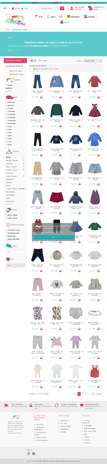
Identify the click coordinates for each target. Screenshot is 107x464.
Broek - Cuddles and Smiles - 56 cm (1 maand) (37, 352)
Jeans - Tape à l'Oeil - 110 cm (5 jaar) (75, 91)
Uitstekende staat (13, 233)
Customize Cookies (50, 232)
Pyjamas (9, 182)
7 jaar (10, 141)
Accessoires (10, 201)
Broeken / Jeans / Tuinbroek (12, 171)
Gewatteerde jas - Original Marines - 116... (75, 207)
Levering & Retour (65, 426)
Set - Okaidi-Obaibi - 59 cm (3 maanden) (95, 381)
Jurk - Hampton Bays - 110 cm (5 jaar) (95, 149)
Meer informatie (39, 232)
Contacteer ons (64, 420)
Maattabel (63, 432)
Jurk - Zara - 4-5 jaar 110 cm (95, 120)
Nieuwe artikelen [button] (90, 61)
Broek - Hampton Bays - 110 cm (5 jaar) (37, 178)
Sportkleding (10, 195)
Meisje (10, 88)
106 (93, 394)
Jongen (10, 85)
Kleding (8, 157)
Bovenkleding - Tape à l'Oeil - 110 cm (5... (37, 120)
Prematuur (11, 102)
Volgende (99, 394)
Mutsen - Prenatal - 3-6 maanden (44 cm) (56, 352)
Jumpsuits (9, 164)
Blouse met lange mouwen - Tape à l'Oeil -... (94, 265)
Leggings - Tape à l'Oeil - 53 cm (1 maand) (37, 265)
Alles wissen (9, 91)
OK (62, 8)
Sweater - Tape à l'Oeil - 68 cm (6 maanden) (57, 294)
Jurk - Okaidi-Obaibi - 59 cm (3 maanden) (76, 236)
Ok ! (53, 237)
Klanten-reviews (41, 437)
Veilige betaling (64, 429)
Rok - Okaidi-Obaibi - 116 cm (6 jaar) (75, 178)
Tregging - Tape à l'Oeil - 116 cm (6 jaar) (37, 91)
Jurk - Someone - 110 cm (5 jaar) (95, 91)
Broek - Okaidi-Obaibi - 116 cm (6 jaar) (37, 207)
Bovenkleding (10, 192)
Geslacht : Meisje (17, 71)
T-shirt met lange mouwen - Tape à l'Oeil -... (56, 149)
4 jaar (10, 132)
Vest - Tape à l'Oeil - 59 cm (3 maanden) (57, 265)
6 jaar (10, 138)
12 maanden (12, 120)
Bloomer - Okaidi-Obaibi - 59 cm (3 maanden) (76, 323)
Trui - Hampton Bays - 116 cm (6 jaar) (57, 91)
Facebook (87, 440)
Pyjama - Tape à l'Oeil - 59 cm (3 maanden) (76, 352)
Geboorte (11, 105)
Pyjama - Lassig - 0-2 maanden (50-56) (57, 381)
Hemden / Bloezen (12, 160)
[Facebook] (29, 454)
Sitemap (86, 437)
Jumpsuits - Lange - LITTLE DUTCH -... (76, 381)
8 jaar (10, 145)
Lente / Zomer (13, 218)
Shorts (8, 186)
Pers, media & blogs (90, 431)
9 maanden (11, 117)
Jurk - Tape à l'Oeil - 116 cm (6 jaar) (57, 178)
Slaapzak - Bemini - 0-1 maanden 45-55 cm (95, 207)
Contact (26, 8)
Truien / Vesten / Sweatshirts (11, 177)
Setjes (8, 198)
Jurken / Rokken (11, 167)
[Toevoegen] (41, 97)
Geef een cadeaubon (42, 440)
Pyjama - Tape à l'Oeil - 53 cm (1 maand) (95, 352)
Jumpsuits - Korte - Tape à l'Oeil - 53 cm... (37, 323)
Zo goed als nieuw (14, 230)
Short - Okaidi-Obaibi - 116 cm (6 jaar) (94, 178)
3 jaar (10, 129)
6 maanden (11, 114)
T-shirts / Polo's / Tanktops (15, 189)
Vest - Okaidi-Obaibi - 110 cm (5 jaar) (56, 120)
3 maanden (11, 111)
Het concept (39, 424)
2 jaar (10, 126)
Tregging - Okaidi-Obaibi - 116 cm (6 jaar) (37, 149)
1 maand (10, 108)
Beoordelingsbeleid (89, 428)
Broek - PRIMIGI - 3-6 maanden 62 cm (37, 294)
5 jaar (10, 136)
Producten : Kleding (18, 74)
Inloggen (78, 9)
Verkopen (17, 8)
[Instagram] (34, 454)
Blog (85, 434)
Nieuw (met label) (13, 239)
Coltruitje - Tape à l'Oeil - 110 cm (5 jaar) (76, 120)
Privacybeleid (88, 426)
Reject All (59, 232)
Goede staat (11, 236)
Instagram (87, 443)
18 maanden (12, 123)
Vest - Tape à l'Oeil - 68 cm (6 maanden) (95, 294)
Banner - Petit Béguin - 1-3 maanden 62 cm (95, 323)
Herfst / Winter (13, 215)
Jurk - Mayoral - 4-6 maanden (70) (75, 294)
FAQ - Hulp (63, 423)
